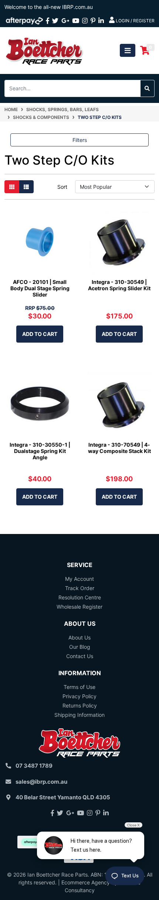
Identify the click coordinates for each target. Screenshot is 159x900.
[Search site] (147, 88)
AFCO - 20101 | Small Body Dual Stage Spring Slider (40, 288)
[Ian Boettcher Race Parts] (44, 50)
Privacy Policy (79, 696)
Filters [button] (79, 140)
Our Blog (79, 647)
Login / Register (135, 20)
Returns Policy (79, 705)
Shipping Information (79, 715)
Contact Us (79, 656)
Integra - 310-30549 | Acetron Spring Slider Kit (119, 285)
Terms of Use (79, 687)
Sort (62, 187)
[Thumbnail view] (11, 186)
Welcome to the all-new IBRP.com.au (48, 7)
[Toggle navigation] (127, 50)
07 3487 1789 (34, 765)
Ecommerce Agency (85, 882)
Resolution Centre (79, 597)
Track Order (79, 588)
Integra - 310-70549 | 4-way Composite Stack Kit (119, 447)
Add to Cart (39, 334)
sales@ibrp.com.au (41, 781)
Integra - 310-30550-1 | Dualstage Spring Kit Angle (40, 450)
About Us (79, 637)
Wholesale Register (79, 606)
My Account (79, 579)
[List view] (26, 186)
